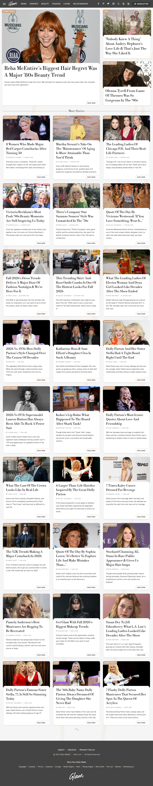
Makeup (56, 595)
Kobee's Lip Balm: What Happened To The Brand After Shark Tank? (73, 419)
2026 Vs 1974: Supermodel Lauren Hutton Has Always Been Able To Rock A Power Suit (25, 421)
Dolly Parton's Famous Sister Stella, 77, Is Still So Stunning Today (26, 694)
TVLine (40, 766)
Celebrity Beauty (9, 11)
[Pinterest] (103, 4)
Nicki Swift (100, 766)
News (24, 4)
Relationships (80, 4)
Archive (72, 750)
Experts (34, 4)
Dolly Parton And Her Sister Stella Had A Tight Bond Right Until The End (125, 353)
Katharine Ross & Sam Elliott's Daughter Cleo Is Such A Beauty (73, 353)
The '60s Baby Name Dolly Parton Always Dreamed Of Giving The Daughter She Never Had (75, 696)
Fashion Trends (9, 251)
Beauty (45, 4)
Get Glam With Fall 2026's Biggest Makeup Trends (74, 624)
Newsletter (142, 4)
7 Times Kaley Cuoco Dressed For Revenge (120, 488)
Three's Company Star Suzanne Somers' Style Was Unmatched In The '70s (74, 216)
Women (118, 766)
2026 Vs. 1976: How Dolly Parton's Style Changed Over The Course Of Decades (26, 353)
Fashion (56, 4)
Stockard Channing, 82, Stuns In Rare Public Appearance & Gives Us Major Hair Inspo (122, 558)
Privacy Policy (87, 750)
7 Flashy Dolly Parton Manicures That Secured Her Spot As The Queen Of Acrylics (126, 696)
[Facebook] (98, 4)
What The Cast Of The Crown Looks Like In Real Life (26, 488)
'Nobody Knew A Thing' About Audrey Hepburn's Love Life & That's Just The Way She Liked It (125, 46)
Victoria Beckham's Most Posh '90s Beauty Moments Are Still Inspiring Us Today (25, 216)
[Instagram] (113, 4)
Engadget (22, 766)
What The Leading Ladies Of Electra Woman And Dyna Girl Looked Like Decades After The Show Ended (126, 284)
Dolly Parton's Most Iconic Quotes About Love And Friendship (124, 419)
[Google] (123, 4)
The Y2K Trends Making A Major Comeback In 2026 (24, 554)
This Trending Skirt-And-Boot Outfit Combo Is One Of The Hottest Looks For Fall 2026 (76, 284)
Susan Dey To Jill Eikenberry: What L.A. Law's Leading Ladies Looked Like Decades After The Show (126, 628)
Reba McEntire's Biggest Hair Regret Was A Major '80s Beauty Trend (50, 71)
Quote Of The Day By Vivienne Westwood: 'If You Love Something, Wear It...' (125, 216)
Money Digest (88, 766)
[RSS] (128, 4)
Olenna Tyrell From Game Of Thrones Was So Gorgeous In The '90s (125, 95)
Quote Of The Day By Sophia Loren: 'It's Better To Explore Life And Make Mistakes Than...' (76, 558)
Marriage (107, 117)
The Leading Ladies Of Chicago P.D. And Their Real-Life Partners (126, 148)
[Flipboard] (108, 4)
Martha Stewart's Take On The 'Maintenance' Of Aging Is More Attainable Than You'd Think (75, 150)
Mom (78, 766)
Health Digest (68, 766)
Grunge (58, 766)
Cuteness (49, 766)
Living (67, 4)
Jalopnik (32, 766)
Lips (55, 388)
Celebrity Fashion (10, 117)
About (61, 750)
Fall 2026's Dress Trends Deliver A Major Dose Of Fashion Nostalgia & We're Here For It (24, 284)
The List (110, 766)
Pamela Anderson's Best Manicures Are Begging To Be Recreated (24, 626)
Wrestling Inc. (128, 766)
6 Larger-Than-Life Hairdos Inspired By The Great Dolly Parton (75, 490)
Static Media (65, 754)
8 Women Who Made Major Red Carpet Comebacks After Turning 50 (26, 148)
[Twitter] (118, 4)
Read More (91, 103)
